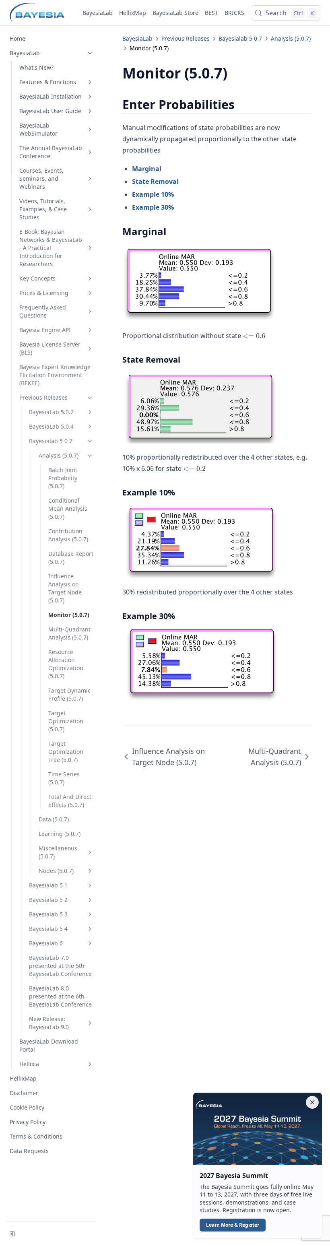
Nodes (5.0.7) (56, 871)
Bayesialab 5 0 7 (50, 441)
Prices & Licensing (43, 293)
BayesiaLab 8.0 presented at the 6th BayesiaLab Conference (60, 996)
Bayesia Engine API (45, 330)
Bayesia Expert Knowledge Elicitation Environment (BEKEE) (55, 375)
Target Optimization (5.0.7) (65, 721)
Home (17, 38)
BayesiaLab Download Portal (48, 1045)
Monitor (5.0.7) (68, 615)
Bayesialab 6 (46, 943)
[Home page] (37, 13)
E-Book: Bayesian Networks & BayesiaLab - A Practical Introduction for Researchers (50, 248)
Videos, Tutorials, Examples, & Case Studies (43, 209)
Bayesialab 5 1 (48, 885)
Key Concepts (37, 278)
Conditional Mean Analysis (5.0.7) (67, 508)
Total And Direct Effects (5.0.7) (69, 801)
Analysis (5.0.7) (58, 455)
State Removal (155, 181)
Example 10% (153, 194)
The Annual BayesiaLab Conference (50, 152)
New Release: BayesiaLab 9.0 (49, 1023)
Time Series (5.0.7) (64, 778)
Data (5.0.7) (54, 819)
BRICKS (234, 13)
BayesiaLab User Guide (50, 111)
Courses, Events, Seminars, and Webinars (41, 178)
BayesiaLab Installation (50, 96)
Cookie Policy (27, 1107)
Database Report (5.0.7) (70, 557)
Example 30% (153, 207)
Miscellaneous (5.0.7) (58, 852)
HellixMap (132, 13)
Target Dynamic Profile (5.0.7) (69, 694)
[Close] (312, 1102)
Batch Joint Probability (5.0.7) (62, 478)
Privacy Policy (27, 1122)
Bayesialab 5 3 (48, 914)
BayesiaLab (97, 13)
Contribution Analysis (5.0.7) (68, 535)
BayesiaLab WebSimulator (38, 129)
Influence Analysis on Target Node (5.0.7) (65, 588)
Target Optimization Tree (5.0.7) (65, 751)
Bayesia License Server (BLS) (49, 348)
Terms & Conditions (36, 1136)
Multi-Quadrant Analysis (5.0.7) (69, 633)
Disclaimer (24, 1093)
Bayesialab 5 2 (48, 900)
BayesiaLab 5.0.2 (51, 412)
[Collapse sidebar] (12, 1234)
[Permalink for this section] (241, 104)
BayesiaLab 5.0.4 (51, 426)
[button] (257, 1165)
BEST (211, 13)
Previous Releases (43, 397)
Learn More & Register (232, 1224)
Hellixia (29, 1064)
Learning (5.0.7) (59, 834)
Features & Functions (47, 82)
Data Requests (29, 1151)
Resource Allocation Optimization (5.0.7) (65, 664)
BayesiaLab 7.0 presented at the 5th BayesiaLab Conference (60, 966)
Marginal (146, 168)
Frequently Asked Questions (42, 311)
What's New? (36, 67)
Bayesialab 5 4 (48, 928)
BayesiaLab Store (175, 13)
